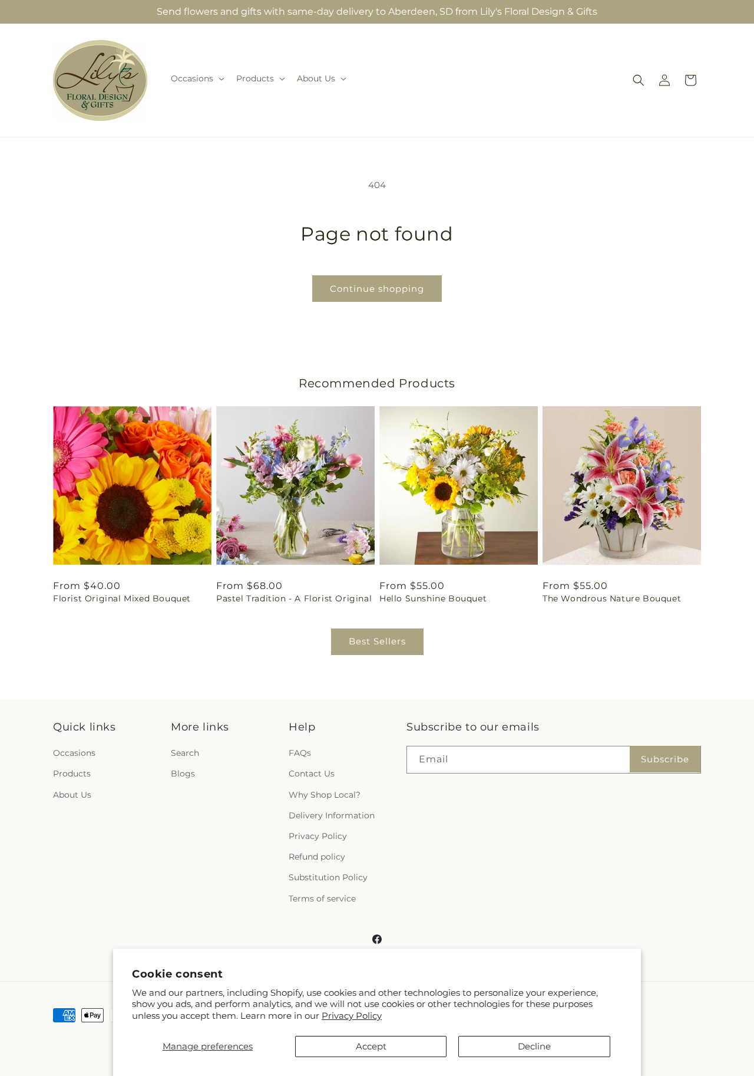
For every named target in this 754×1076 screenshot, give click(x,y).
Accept (371, 1046)
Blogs (183, 773)
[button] (196, 78)
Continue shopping (377, 288)
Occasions (74, 753)
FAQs (300, 753)
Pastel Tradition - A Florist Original (294, 598)
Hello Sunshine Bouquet (433, 598)
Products (72, 773)
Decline (534, 1046)
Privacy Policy (352, 1015)
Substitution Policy (328, 877)
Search (185, 753)
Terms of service (322, 898)
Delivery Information (332, 815)
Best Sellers (377, 641)
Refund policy (317, 856)
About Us (72, 794)
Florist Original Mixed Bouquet (122, 598)
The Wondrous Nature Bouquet (612, 598)
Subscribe (665, 759)
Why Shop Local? (325, 794)
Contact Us (312, 773)
